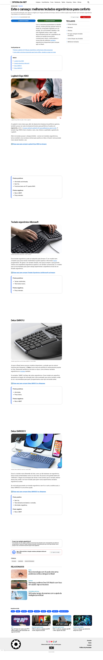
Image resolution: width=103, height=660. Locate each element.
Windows (43, 611)
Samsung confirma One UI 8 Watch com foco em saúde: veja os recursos (45, 584)
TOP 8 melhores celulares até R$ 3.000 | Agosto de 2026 (41, 629)
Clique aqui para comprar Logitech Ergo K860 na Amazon (30, 144)
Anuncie (89, 640)
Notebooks (57, 2)
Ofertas (79, 2)
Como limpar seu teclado (75, 38)
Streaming (69, 2)
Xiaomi (49, 611)
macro (55, 260)
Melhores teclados (73, 42)
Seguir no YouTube (86, 17)
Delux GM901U (18, 65)
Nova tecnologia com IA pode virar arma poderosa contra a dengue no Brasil (43, 573)
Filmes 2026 (55, 611)
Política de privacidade (85, 647)
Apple (13, 611)
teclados (53, 40)
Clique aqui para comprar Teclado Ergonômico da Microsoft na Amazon (34, 272)
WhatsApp (37, 611)
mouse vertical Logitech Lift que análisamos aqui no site (39, 128)
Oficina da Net (14, 6)
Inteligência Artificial (34, 591)
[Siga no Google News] (54, 642)
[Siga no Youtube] (51, 642)
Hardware (20, 561)
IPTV (12, 627)
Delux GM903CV (18, 68)
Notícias (31, 580)
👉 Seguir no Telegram (23, 20)
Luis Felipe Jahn (17, 17)
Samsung (30, 611)
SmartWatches (45, 2)
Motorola (24, 611)
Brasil (30, 570)
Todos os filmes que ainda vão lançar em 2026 (81, 629)
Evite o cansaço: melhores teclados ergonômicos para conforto (50, 9)
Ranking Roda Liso (64, 611)
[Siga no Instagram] (49, 642)
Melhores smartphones (37, 627)
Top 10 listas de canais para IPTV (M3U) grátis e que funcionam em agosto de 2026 (20, 630)
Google (18, 611)
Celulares (38, 2)
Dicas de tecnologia (29, 561)
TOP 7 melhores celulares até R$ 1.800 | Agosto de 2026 (61, 629)
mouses (22, 371)
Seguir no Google (75, 17)
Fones (51, 2)
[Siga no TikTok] (56, 642)
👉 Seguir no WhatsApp (49, 20)
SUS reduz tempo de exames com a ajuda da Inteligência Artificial (45, 594)
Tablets (63, 2)
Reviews (70, 27)
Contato (89, 645)
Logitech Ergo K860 (19, 61)
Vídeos (74, 2)
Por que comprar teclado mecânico (75, 34)
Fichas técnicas (72, 24)
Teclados (20, 6)
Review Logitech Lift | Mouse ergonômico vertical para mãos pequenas (33, 50)
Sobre (89, 643)
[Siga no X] (47, 642)
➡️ (12, 144)
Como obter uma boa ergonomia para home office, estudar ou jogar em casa (34, 52)
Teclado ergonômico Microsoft (21, 63)
